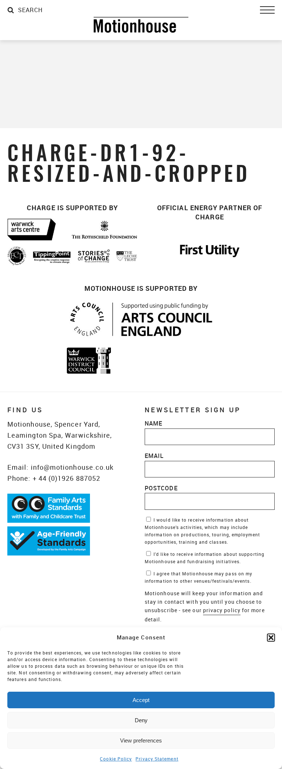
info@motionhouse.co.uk (72, 467)
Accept (141, 700)
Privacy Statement (156, 759)
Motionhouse (141, 25)
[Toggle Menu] (267, 10)
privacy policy (222, 610)
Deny (141, 720)
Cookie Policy (116, 759)
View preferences (141, 740)
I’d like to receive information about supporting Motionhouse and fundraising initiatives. (204, 557)
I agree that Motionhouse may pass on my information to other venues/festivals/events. (198, 577)
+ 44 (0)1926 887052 (67, 478)
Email (154, 456)
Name (153, 423)
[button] (271, 637)
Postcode (161, 488)
